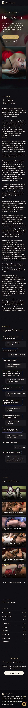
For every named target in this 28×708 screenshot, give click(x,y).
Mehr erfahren (9, 41)
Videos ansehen (10, 37)
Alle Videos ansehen (14, 582)
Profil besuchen (14, 673)
